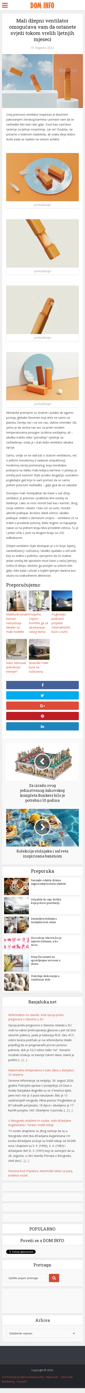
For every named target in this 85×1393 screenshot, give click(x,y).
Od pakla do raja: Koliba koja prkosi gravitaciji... (46, 901)
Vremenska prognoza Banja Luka (23, 1367)
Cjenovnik (66, 1367)
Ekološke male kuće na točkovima (38, 667)
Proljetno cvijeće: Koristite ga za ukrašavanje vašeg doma (38, 623)
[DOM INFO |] (42, 5)
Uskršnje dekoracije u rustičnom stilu (45, 977)
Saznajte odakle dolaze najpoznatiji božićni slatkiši (48, 882)
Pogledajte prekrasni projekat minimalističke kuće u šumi (61, 623)
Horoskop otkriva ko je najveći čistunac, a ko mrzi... (46, 941)
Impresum (52, 1367)
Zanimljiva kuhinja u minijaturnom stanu (44, 920)
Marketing (8, 1371)
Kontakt (21, 1371)
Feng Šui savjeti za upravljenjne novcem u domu (45, 960)
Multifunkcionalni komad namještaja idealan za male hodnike (16, 623)
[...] (25, 1060)
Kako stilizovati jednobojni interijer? (16, 667)
